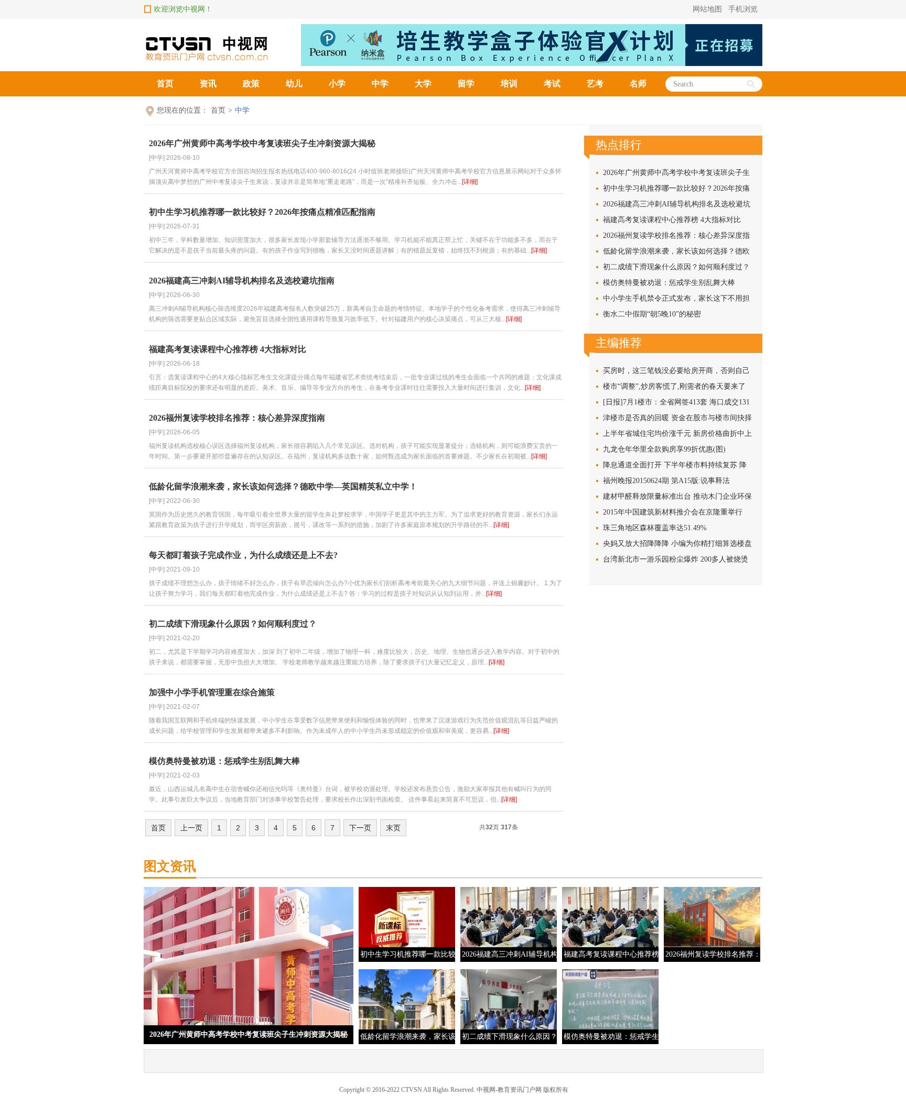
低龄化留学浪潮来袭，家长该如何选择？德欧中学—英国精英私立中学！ (283, 486)
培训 (509, 83)
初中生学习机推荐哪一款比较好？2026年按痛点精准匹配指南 (262, 211)
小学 (337, 83)
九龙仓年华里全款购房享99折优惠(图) (664, 449)
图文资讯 (170, 866)
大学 (423, 83)
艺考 (595, 83)
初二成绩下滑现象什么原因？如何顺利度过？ (233, 623)
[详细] (470, 181)
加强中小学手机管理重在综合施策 (212, 692)
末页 (393, 828)
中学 (380, 83)
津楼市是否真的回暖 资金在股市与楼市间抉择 (677, 418)
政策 (251, 83)
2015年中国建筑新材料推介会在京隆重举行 (672, 512)
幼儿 (294, 83)
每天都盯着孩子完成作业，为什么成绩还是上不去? (243, 555)
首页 (165, 83)
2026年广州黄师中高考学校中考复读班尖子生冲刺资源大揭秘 (262, 143)
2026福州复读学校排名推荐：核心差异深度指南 (237, 417)
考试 (552, 83)
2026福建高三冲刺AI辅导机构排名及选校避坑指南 (242, 280)
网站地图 (707, 9)
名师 (638, 83)
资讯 (208, 83)
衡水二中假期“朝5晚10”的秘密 (652, 314)
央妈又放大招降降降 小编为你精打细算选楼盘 (677, 543)
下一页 (360, 828)
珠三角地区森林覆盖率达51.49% (655, 528)
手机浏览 (743, 9)
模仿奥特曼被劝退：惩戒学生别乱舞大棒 (224, 761)
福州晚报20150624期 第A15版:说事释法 (666, 481)
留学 (466, 83)
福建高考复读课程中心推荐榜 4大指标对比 (227, 349)
